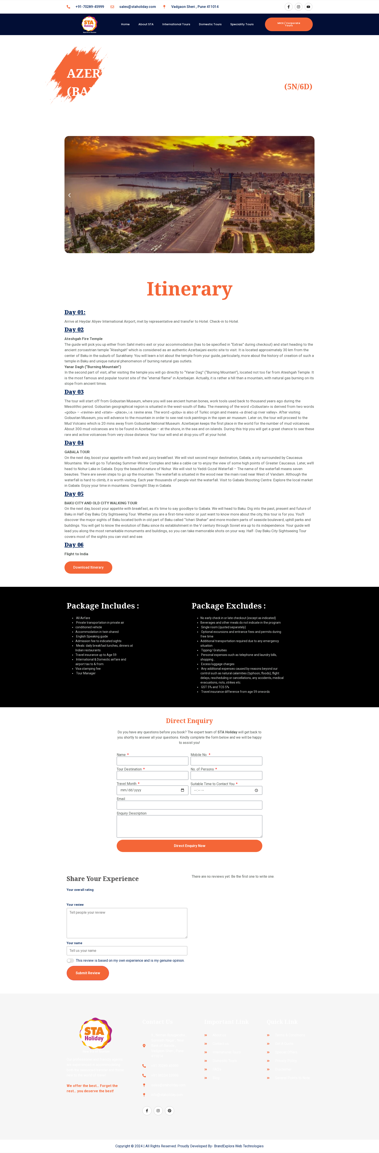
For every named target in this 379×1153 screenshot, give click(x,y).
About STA (146, 24)
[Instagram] (298, 7)
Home (125, 24)
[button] (69, 195)
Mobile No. (199, 755)
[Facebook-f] (288, 7)
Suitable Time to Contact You (213, 784)
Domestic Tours (210, 24)
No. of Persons (203, 769)
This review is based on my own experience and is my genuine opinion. (130, 960)
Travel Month (127, 784)
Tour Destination (130, 769)
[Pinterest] (169, 1110)
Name (122, 755)
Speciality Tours (242, 24)
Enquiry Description (132, 813)
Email (121, 799)
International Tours (176, 24)
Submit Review (88, 973)
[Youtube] (308, 7)
